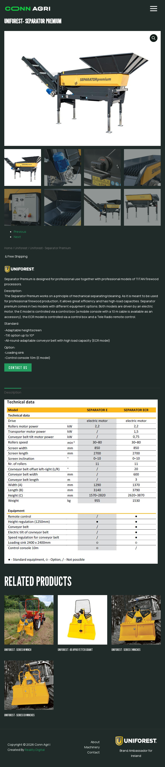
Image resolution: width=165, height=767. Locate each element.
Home (8, 248)
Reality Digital (35, 749)
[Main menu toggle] (153, 8)
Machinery (92, 747)
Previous (20, 231)
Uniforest (21, 248)
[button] (153, 38)
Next (17, 237)
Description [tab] (12, 392)
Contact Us (18, 367)
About (95, 742)
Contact (93, 752)
